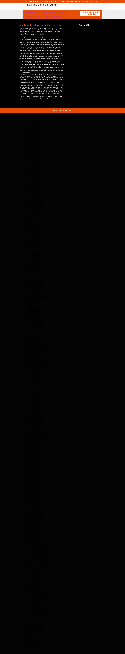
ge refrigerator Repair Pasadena (34, 157)
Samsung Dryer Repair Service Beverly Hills (36, 565)
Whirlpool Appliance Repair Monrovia (35, 455)
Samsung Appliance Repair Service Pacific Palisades (39, 554)
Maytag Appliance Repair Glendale (34, 279)
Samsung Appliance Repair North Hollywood (37, 612)
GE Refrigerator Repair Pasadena (34, 621)
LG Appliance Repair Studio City (34, 338)
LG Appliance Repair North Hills (34, 330)
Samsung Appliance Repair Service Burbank (37, 579)
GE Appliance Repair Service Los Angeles (36, 556)
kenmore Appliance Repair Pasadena (35, 174)
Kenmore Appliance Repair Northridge (35, 316)
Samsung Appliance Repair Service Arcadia (36, 585)
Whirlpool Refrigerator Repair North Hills (36, 427)
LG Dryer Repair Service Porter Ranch (35, 568)
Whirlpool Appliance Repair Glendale (35, 532)
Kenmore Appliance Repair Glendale (35, 280)
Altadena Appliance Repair (32, 462)
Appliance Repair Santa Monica (33, 479)
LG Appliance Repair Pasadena (33, 121)
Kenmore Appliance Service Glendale (35, 307)
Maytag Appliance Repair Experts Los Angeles (37, 360)
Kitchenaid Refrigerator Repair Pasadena (36, 391)
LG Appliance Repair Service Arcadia (35, 587)
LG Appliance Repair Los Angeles (34, 117)
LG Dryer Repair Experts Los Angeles (35, 366)
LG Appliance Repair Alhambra (33, 134)
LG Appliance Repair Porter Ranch (34, 321)
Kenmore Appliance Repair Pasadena (35, 314)
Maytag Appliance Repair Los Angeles (35, 503)
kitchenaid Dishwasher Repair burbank (35, 187)
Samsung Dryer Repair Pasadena (34, 171)
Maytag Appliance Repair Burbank (34, 518)
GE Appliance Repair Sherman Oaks (35, 353)
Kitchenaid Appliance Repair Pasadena (35, 139)
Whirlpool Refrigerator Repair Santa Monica (36, 428)
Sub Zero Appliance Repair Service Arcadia (36, 581)
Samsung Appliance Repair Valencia (35, 615)
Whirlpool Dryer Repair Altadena (34, 235)
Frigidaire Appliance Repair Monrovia (35, 470)
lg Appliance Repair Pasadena (33, 163)
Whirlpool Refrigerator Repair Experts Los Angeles (38, 372)
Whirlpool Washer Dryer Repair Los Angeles (36, 125)
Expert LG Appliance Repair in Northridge (36, 355)
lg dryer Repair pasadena (32, 148)
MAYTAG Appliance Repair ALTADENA (35, 160)
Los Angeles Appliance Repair (33, 486)
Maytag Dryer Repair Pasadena (33, 212)
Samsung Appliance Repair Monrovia (35, 456)
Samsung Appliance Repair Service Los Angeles (37, 549)
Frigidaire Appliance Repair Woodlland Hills (36, 347)
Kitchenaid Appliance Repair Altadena (35, 218)
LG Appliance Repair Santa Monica (34, 114)
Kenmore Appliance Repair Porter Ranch (36, 313)
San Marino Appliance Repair (33, 383)
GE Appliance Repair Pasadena (33, 137)
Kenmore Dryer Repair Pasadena (34, 227)
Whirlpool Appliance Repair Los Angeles (36, 293)
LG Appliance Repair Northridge (34, 318)
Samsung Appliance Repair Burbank (35, 263)
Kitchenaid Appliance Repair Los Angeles (36, 498)
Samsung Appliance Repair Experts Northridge (37, 356)
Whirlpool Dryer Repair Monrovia (34, 422)
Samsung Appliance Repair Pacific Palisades (37, 599)
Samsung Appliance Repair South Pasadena (36, 630)
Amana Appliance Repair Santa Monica (35, 459)
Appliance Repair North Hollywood (34, 444)
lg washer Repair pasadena (32, 149)
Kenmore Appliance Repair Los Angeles (35, 132)
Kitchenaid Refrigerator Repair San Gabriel (36, 388)
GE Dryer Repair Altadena (32, 201)
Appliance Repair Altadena (32, 185)
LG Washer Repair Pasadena (33, 469)
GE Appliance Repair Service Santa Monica (36, 560)
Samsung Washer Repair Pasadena (34, 464)
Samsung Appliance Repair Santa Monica (36, 433)
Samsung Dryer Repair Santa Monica (35, 417)
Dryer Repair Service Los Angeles (34, 562)
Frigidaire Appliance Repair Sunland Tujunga (37, 344)
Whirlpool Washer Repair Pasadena (34, 413)
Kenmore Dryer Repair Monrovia (34, 400)
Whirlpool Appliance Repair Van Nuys (35, 571)
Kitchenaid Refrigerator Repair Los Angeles (36, 386)
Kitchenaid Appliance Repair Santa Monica (36, 500)
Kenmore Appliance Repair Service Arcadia (36, 584)
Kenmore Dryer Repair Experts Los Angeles (36, 370)
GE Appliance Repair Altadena (33, 188)
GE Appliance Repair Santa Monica (34, 123)
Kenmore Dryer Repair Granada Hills (35, 595)
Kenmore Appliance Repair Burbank (34, 517)
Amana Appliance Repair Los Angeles (35, 489)
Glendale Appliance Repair (32, 529)
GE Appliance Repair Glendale (33, 274)
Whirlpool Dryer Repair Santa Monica (35, 423)
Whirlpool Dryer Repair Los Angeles (35, 420)
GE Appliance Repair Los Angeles (34, 129)
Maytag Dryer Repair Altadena (33, 184)
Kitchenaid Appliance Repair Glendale (35, 277)
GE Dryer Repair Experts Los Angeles (35, 369)
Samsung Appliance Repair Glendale (35, 490)
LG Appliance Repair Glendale (33, 272)
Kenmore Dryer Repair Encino (33, 596)
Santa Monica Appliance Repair (33, 473)
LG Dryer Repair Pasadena (32, 392)
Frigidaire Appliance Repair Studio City (35, 346)
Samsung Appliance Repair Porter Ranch (36, 328)
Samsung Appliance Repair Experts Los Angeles (38, 358)
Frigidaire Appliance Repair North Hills (35, 342)
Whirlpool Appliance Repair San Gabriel (35, 291)
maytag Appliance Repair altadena (34, 162)
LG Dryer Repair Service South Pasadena (36, 567)
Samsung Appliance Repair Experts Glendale (37, 363)
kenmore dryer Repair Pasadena (34, 177)
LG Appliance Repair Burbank (33, 305)
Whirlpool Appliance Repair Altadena (35, 190)
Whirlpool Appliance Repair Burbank (35, 202)
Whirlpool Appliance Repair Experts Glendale (37, 364)
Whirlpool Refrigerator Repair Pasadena (36, 430)
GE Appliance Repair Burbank (33, 276)
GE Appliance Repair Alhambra (33, 128)
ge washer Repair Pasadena (33, 156)
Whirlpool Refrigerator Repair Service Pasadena (37, 548)
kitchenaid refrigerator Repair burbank (35, 181)
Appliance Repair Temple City (33, 442)
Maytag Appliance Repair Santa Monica (35, 451)
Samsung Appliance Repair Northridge (35, 324)
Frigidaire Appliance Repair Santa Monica (36, 439)
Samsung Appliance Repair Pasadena (35, 170)
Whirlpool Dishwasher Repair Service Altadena (37, 593)
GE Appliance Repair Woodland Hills (35, 403)
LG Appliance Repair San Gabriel (34, 288)
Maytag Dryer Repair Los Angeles (34, 378)
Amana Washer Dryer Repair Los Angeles (36, 126)
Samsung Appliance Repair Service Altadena (37, 578)
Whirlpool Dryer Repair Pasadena (34, 425)
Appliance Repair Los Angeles (33, 632)
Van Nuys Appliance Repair (32, 495)
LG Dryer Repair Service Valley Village (35, 563)
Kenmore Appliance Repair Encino (34, 512)
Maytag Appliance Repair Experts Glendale (36, 361)
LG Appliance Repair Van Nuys (33, 570)
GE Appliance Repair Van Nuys (33, 352)
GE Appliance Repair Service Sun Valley (36, 559)
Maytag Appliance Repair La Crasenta (35, 506)
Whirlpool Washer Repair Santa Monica (35, 411)
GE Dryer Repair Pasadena (32, 159)
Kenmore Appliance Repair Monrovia (35, 447)
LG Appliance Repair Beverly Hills (34, 629)
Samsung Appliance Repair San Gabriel (35, 290)
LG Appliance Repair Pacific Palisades (35, 607)
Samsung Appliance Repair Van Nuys (35, 573)
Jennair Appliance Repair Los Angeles (35, 649)
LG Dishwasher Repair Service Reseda (35, 590)
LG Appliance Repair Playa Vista (34, 542)
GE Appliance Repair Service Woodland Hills (37, 557)
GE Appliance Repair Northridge (34, 349)
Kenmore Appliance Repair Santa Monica (36, 436)
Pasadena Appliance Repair (32, 461)
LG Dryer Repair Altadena (32, 215)
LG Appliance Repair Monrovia (33, 408)
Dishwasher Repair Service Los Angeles (35, 588)
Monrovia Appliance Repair (32, 453)
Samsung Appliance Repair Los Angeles (36, 431)
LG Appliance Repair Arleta (32, 258)
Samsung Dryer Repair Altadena (34, 244)
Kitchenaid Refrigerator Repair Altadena (36, 221)
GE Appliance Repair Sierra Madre (34, 406)
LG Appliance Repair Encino (33, 268)
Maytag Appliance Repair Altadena (34, 142)
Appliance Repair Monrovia (32, 437)
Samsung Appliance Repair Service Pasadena (37, 553)
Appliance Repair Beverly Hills (33, 448)
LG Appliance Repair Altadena (33, 191)
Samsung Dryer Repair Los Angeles (34, 380)
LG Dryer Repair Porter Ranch (33, 394)
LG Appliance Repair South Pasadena (35, 339)
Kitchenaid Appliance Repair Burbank (35, 135)
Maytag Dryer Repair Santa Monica (34, 414)
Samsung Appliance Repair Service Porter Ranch (38, 551)
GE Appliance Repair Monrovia (33, 405)
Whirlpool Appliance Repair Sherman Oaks (36, 296)
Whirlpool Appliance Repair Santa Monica (36, 297)
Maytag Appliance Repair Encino (34, 487)
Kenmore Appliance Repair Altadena (35, 143)
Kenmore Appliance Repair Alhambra (35, 131)
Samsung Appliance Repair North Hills (35, 327)
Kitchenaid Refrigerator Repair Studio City (36, 389)
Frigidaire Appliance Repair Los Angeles (36, 643)
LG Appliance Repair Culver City (34, 118)
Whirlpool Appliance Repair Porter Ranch (36, 294)
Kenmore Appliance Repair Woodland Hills (36, 511)
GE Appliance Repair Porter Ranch (34, 350)
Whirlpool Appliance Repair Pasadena (35, 145)
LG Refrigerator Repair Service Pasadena (36, 546)
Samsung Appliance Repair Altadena (35, 193)
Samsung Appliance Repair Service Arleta (36, 576)
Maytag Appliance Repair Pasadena (34, 209)
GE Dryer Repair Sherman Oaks (33, 397)
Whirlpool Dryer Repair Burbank (34, 205)
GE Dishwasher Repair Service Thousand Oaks (37, 592)
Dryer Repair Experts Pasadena (33, 367)
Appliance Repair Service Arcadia (34, 582)
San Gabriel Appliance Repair (33, 286)
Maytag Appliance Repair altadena (34, 182)
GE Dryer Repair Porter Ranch (33, 395)
